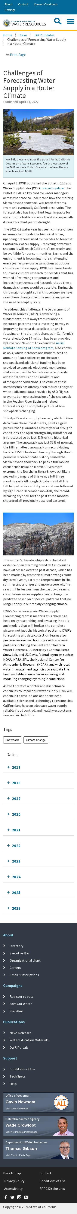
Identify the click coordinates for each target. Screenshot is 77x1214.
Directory (16, 946)
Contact (23, 4)
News (23, 35)
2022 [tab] (16, 845)
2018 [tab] (16, 782)
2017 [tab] (16, 767)
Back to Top (12, 1173)
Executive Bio (19, 953)
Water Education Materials (29, 1040)
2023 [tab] (16, 861)
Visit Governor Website (17, 1108)
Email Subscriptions (24, 975)
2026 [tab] (16, 908)
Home (7, 35)
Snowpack (12, 740)
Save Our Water (21, 1004)
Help (13, 1083)
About (8, 4)
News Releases (20, 1033)
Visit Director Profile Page (18, 1155)
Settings (10, 10)
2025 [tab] (16, 892)
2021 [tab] (16, 830)
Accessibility (13, 1188)
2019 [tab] (16, 798)
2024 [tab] (16, 876)
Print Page (17, 54)
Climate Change (36, 740)
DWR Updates (45, 35)
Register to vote (22, 996)
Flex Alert (17, 1011)
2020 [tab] (16, 814)
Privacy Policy (14, 1181)
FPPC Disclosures (52, 1188)
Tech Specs (18, 1076)
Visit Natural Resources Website (21, 1131)
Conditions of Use (23, 1069)
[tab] (38, 767)
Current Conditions (46, 4)
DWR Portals (19, 1047)
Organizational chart (25, 960)
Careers (15, 967)
